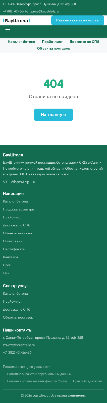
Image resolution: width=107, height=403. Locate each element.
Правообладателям (87, 381)
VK (5, 182)
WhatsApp (20, 182)
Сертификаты (14, 249)
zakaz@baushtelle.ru (44, 11)
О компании (12, 241)
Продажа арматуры (19, 209)
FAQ (6, 273)
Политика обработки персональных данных (39, 374)
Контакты (10, 257)
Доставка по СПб (84, 42)
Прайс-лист (52, 42)
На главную (53, 114)
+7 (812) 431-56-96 (15, 11)
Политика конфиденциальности (26, 367)
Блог (6, 265)
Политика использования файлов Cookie (37, 381)
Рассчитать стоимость (77, 20)
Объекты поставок (53, 48)
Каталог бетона (21, 42)
